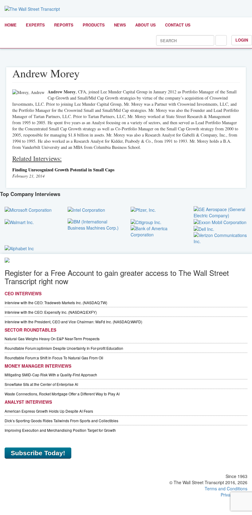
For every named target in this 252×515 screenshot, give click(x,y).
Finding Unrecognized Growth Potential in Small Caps (63, 169)
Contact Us (178, 25)
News (120, 25)
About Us (145, 25)
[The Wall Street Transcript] (32, 8)
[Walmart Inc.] (19, 222)
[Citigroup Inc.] (146, 222)
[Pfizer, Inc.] (143, 209)
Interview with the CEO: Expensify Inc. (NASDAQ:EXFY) (51, 312)
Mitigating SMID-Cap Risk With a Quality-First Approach (51, 374)
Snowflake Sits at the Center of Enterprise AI (41, 384)
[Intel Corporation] (86, 209)
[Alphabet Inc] (19, 247)
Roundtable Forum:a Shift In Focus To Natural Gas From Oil (54, 357)
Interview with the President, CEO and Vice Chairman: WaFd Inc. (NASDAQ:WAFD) (73, 321)
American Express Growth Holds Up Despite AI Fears (49, 411)
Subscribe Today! (38, 452)
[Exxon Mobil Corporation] (220, 222)
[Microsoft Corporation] (28, 209)
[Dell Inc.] (204, 228)
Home (11, 25)
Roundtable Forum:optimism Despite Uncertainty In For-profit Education (64, 348)
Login (241, 40)
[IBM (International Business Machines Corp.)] (94, 224)
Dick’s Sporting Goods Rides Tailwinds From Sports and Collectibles (61, 420)
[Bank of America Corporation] (157, 231)
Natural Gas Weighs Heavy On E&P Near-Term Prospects (52, 338)
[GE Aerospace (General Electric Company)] (220, 211)
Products (94, 25)
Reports (63, 25)
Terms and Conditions (226, 488)
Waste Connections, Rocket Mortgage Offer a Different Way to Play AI (62, 393)
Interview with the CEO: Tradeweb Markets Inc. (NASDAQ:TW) (56, 302)
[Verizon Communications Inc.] (220, 238)
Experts (35, 25)
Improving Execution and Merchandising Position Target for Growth (60, 430)
